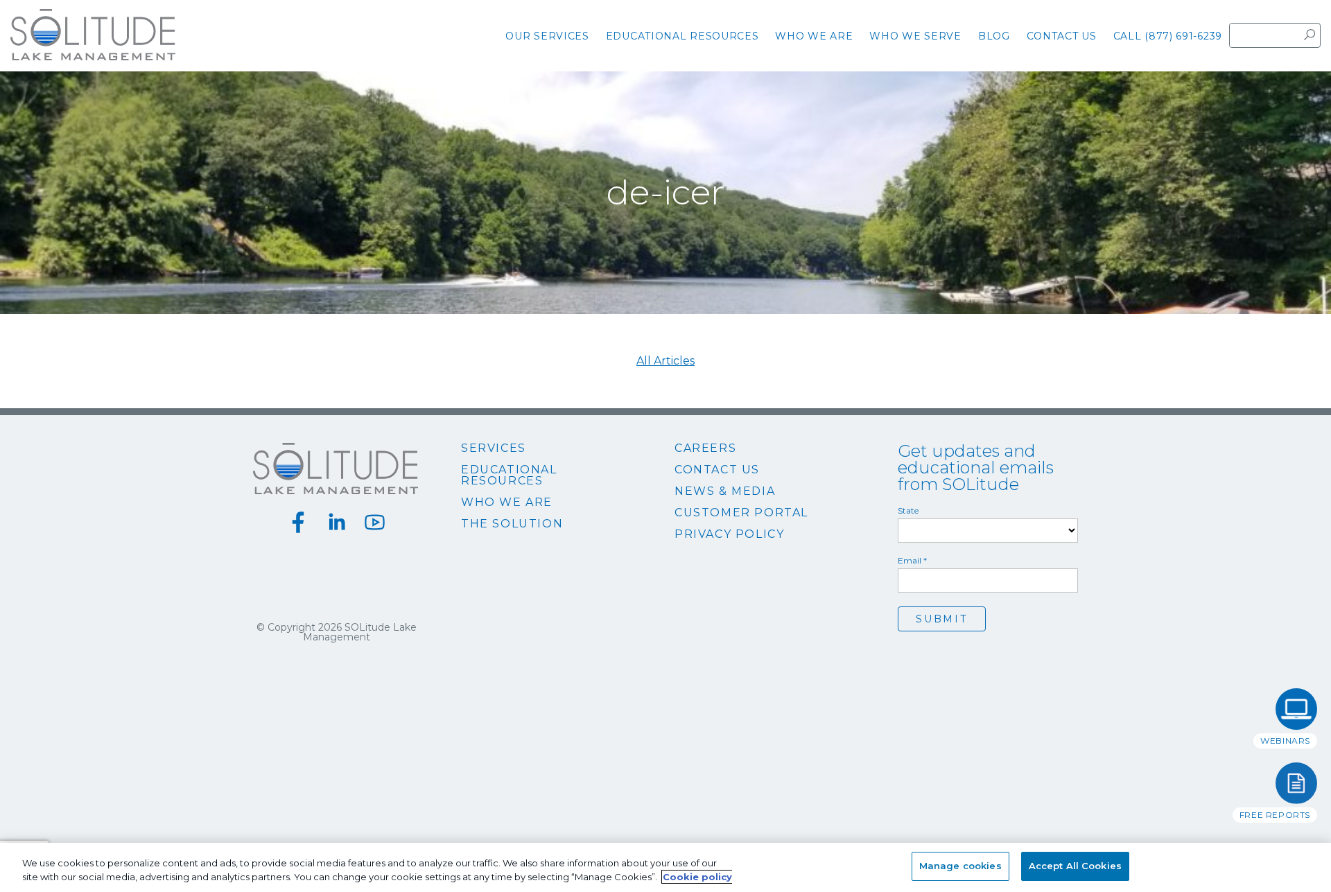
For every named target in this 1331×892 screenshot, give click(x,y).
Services (493, 448)
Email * (912, 561)
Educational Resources (509, 475)
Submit (942, 619)
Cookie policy (697, 876)
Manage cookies (960, 865)
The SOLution (512, 524)
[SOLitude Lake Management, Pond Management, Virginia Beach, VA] (665, 672)
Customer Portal (741, 512)
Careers (705, 448)
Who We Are (507, 502)
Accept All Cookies (1075, 865)
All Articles (665, 361)
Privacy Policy (729, 534)
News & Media (725, 491)
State (908, 511)
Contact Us (717, 469)
